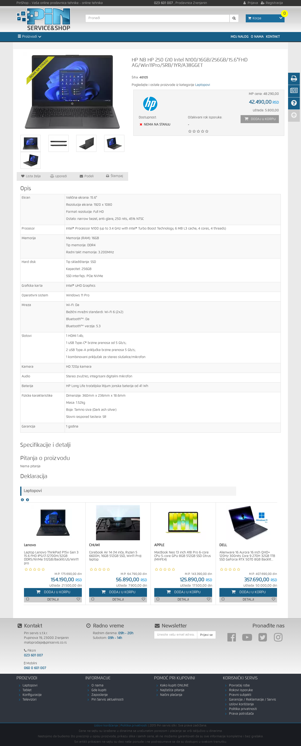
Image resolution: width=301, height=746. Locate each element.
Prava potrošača (241, 713)
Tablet (27, 690)
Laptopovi (202, 85)
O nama (257, 36)
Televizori (29, 699)
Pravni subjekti (240, 695)
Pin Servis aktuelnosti (107, 699)
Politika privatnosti (243, 709)
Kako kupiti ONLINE (174, 685)
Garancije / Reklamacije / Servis (252, 699)
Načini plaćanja (171, 695)
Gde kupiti (98, 690)
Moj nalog (240, 36)
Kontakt (273, 36)
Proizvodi (29, 36)
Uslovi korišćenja (241, 704)
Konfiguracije (32, 695)
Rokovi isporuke (241, 690)
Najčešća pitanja (172, 690)
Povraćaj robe (239, 685)
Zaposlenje (99, 695)
